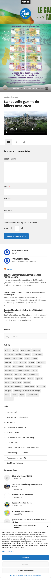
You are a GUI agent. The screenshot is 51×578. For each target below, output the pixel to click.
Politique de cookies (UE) (16, 458)
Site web (8, 210)
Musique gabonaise (30, 374)
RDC (43, 387)
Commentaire (10, 159)
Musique (18, 374)
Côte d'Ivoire (37, 354)
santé (7, 395)
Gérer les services (8, 551)
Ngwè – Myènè (20, 378)
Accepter (25, 558)
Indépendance (10, 370)
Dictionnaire (17, 358)
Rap (38, 387)
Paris (7, 383)
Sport (22, 395)
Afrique (7, 350)
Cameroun (36, 350)
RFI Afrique (11, 422)
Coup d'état (9, 354)
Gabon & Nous (18, 366)
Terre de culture (13, 433)
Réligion (8, 391)
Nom (7, 186)
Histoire (29, 366)
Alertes (9, 269)
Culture (27, 354)
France (31, 362)
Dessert (7, 358)
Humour (37, 366)
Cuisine (19, 354)
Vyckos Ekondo (32, 395)
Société (14, 395)
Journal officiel (23, 370)
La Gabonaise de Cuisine (16, 427)
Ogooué (39, 378)
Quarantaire (29, 387)
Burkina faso (25, 350)
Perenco (27, 383)
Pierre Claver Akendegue (13, 387)
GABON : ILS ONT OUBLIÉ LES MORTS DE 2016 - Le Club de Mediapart (24, 294)
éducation (8, 399)
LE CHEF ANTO (12, 443)
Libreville (8, 374)
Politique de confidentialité (33, 575)
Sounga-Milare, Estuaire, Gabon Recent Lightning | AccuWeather (23, 311)
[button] (47, 526)
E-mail (7, 198)
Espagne (8, 362)
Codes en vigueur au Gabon (17, 453)
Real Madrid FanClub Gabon (17, 417)
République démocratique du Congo (27, 391)
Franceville (40, 362)
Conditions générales (15, 463)
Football (23, 362)
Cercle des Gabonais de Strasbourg (20, 438)
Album (15, 350)
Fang (15, 362)
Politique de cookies (16, 575)
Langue (34, 370)
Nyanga (30, 378)
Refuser (25, 564)
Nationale (8, 378)
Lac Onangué (12, 412)
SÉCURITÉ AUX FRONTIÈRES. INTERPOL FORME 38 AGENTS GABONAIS (22, 276)
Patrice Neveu (16, 383)
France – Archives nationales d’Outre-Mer (23, 448)
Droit (27, 358)
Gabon (7, 366)
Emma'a (34, 358)
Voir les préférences (26, 571)
